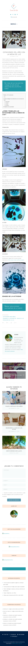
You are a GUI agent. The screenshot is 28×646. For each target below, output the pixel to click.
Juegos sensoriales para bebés (16, 609)
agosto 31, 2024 (14, 453)
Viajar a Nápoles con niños (14, 406)
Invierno (7, 105)
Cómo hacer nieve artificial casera (16, 260)
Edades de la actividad (9, 106)
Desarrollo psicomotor (9, 318)
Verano (7, 102)
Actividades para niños (9, 316)
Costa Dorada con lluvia (14, 451)
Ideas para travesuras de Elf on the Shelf (13, 595)
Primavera (7, 101)
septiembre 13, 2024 (14, 408)
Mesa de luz (20, 318)
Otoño (7, 104)
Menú (13, 24)
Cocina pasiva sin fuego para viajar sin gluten (14, 586)
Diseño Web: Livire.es (17, 643)
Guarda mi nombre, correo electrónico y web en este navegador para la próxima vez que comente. (13, 494)
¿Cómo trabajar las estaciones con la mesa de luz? (14, 99)
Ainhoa (4, 623)
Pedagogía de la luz (8, 320)
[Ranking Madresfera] (14, 546)
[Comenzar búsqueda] (11, 17)
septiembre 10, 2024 (14, 431)
